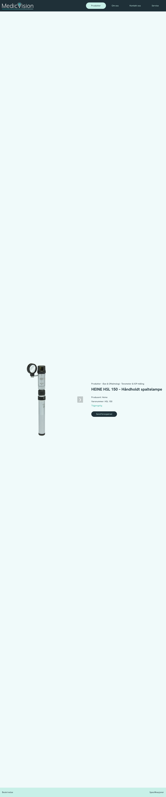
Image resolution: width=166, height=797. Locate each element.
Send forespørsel (104, 414)
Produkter (96, 5)
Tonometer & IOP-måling (132, 383)
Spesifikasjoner (157, 792)
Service (155, 5)
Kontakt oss (135, 5)
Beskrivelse (7, 792)
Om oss (115, 5)
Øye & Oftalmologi (111, 383)
